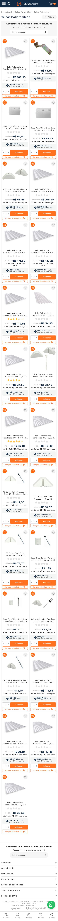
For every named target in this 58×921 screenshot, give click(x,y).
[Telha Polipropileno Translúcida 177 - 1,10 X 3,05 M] (15, 253)
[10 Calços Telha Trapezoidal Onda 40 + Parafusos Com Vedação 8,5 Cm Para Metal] (15, 498)
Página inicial (6, 12)
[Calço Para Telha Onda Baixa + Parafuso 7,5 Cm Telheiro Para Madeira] (15, 620)
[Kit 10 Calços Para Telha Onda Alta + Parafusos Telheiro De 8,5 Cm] (43, 376)
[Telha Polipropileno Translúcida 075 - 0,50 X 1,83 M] (43, 743)
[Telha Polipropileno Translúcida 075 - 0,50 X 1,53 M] (15, 804)
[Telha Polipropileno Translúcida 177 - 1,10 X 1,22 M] (15, 743)
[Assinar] (45, 32)
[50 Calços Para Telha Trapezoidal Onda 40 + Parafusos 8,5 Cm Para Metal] (15, 559)
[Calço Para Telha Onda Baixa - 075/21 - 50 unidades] (15, 129)
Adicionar (19, 91)
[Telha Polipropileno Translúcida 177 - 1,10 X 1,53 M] (15, 437)
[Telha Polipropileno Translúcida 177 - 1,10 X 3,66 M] (43, 190)
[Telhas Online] (28, 3)
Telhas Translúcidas (23, 12)
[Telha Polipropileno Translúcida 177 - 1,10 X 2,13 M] (15, 315)
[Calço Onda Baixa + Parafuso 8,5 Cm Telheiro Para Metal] (43, 559)
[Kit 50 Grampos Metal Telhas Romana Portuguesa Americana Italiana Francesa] (43, 68)
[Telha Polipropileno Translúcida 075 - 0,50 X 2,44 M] (43, 315)
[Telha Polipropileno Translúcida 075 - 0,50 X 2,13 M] (43, 437)
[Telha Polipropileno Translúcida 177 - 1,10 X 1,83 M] (15, 68)
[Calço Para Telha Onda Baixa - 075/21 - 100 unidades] (43, 129)
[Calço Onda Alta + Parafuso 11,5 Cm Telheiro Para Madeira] (43, 620)
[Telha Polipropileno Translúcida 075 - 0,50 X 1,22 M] (15, 376)
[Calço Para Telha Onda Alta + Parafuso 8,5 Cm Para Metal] (15, 681)
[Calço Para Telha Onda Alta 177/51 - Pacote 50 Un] (15, 190)
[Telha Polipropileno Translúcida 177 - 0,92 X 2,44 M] (43, 681)
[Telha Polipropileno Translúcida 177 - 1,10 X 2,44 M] (43, 253)
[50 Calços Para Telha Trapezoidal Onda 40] (43, 498)
